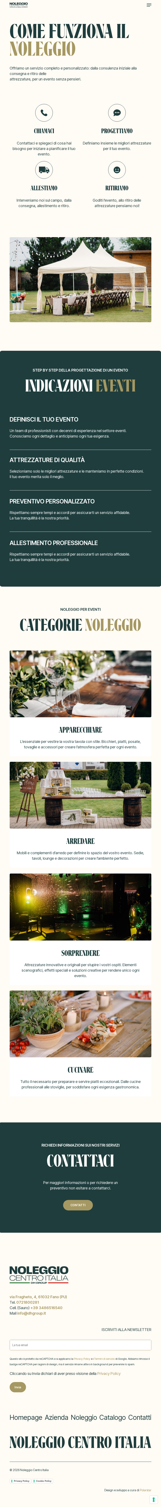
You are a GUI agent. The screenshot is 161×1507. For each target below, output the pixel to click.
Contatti (139, 1417)
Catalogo (112, 1417)
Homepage (26, 1417)
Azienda (56, 1417)
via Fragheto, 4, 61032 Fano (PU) (38, 1297)
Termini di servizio (104, 1358)
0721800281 (27, 1302)
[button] (149, 5)
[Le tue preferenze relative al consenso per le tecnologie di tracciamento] (154, 1500)
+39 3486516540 (46, 1308)
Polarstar (145, 1490)
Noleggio (84, 1417)
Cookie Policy (43, 1480)
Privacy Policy (82, 1358)
